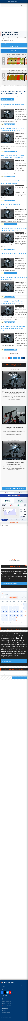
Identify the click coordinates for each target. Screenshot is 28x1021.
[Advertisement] (14, 19)
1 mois (4, 519)
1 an (17, 519)
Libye (15, 576)
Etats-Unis (17, 574)
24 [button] (3, 618)
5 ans (23, 519)
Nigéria (24, 576)
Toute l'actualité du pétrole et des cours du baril (14, 489)
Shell (8, 655)
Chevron (15, 635)
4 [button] (6, 607)
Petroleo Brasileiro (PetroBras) (11, 649)
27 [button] (14, 618)
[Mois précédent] (5, 597)
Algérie (2, 571)
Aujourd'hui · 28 (13, 597)
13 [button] (14, 611)
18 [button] (6, 615)
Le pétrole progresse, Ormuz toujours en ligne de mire (14, 393)
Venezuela (16, 579)
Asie (2, 635)
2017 (16, 46)
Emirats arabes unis (9, 573)
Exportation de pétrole (5, 644)
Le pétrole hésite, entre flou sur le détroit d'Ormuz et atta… (14, 463)
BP (4, 635)
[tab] (14, 51)
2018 (11, 46)
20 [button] (14, 615)
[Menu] (25, 1)
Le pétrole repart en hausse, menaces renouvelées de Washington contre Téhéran (13, 329)
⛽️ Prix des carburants (6, 1005)
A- (25, 5)
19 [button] (10, 615)
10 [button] (3, 611)
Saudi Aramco (4, 655)
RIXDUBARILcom (7, 982)
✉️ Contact (4, 1010)
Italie (9, 576)
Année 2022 (6, 44)
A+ (21, 5)
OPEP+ (25, 646)
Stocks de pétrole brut (15, 655)
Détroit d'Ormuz (13, 642)
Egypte (2, 573)
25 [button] (6, 618)
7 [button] (17, 607)
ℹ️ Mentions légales (6, 1012)
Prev (3, 392)
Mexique (20, 576)
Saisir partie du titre (5, 97)
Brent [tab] (7, 492)
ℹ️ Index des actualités (6, 1001)
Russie (8, 579)
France (24, 574)
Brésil (16, 571)
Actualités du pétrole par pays (10, 583)
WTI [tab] (20, 492)
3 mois (10, 519)
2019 (23, 44)
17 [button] (3, 615)
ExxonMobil (13, 644)
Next (25, 392)
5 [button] (10, 607)
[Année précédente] (2, 597)
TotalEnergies (4, 656)
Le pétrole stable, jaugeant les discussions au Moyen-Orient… (14, 428)
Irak (2, 576)
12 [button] (10, 611)
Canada (20, 571)
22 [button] (21, 615)
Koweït (12, 576)
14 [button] (17, 611)
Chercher (4, 99)
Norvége (3, 579)
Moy (22, 516)
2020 (18, 44)
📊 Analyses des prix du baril (8, 1003)
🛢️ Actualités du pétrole (6, 999)
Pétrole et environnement (11, 653)
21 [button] (17, 615)
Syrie (12, 579)
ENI (18, 642)
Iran (5, 576)
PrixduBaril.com (5, 1017)
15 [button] (21, 611)
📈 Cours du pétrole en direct (8, 998)
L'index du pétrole (6, 661)
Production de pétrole (11, 651)
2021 (13, 44)
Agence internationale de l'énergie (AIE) (9, 633)
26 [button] (10, 618)
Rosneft (19, 653)
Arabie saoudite (9, 571)
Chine (24, 571)
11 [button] (6, 611)
